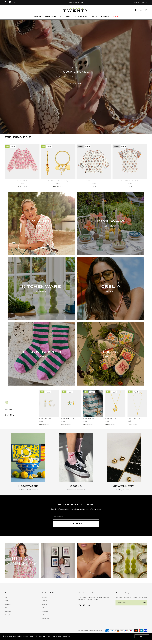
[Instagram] (5, 2)
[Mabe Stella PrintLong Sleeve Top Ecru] (94, 161)
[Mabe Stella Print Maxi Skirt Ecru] (137, 403)
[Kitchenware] (41, 288)
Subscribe (76, 524)
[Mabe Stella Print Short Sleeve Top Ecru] (130, 161)
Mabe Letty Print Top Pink (22, 180)
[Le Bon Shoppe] (41, 354)
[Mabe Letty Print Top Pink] (22, 161)
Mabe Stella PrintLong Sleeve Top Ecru (94, 180)
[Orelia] (110, 288)
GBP (143, 2)
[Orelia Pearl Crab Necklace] (49, 403)
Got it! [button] (142, 636)
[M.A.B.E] (41, 223)
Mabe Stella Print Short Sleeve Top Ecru (130, 180)
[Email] (14, 2)
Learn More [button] (66, 636)
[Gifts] (110, 354)
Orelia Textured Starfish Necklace (69, 418)
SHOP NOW (76, 84)
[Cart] (146, 10)
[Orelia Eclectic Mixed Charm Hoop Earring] (58, 161)
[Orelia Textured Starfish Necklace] (71, 403)
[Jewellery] (123, 462)
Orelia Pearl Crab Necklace (45, 418)
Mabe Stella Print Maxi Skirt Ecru (135, 418)
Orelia (58, 183)
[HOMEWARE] (28, 462)
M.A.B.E (22, 183)
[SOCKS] (76, 462)
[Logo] (76, 10)
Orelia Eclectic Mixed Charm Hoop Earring (58, 180)
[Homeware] (110, 223)
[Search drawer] (136, 10)
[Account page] (141, 10)
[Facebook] (10, 2)
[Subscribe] (144, 602)
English (135, 2)
